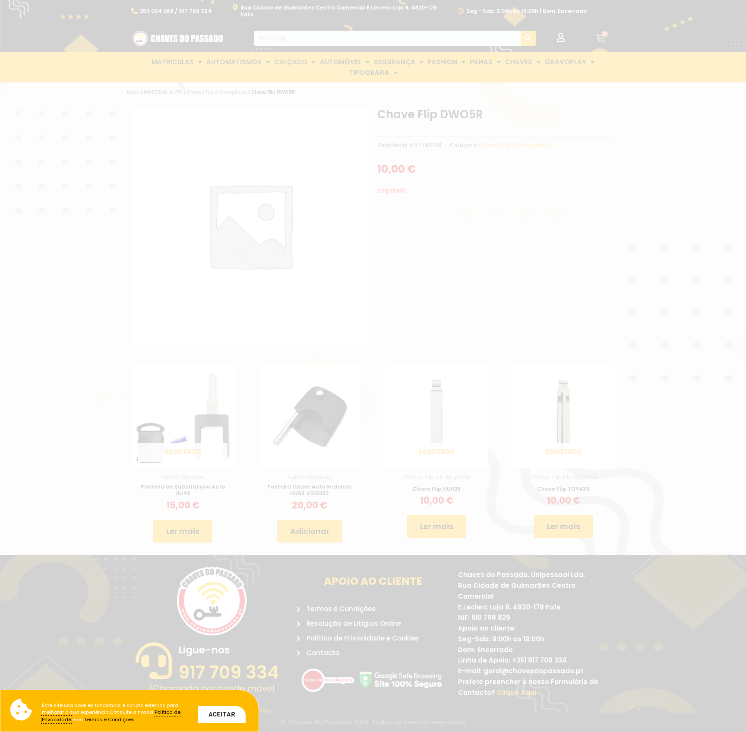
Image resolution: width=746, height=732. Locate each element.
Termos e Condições (109, 719)
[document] (373, 366)
